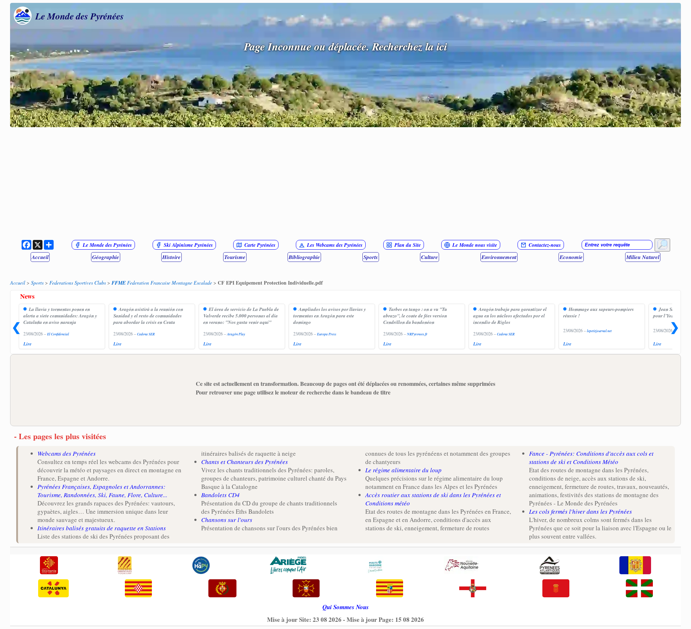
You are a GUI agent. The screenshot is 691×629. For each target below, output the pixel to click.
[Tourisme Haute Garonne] (375, 566)
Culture (429, 257)
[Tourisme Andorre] (635, 566)
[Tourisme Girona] (138, 589)
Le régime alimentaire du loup (403, 470)
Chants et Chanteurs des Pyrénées (244, 462)
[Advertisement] (345, 183)
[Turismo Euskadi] (639, 589)
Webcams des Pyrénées (66, 453)
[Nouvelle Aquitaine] (462, 566)
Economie (571, 257)
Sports (370, 257)
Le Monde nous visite (474, 245)
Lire (27, 343)
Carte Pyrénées (259, 245)
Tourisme (234, 257)
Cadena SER (146, 334)
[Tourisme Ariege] (288, 566)
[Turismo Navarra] (555, 589)
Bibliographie (304, 257)
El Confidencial (58, 334)
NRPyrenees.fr (417, 334)
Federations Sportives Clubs (77, 282)
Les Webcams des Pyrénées (334, 245)
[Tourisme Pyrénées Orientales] (125, 566)
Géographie (105, 257)
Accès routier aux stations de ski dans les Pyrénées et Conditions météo (433, 499)
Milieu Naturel (642, 257)
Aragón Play (236, 334)
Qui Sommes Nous (345, 607)
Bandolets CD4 (220, 495)
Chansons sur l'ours (226, 520)
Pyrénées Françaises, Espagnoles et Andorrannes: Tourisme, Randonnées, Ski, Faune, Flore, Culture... (102, 490)
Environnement (499, 257)
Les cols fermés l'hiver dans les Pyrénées (580, 511)
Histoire (171, 257)
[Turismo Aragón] (389, 589)
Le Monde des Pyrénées (79, 15)
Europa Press (327, 334)
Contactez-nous (545, 245)
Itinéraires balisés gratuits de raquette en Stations (101, 528)
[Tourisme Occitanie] (49, 566)
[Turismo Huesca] (472, 589)
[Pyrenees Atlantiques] (550, 566)
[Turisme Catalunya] (53, 589)
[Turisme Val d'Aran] (306, 589)
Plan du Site (407, 245)
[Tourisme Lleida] (222, 589)
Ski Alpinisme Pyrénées (188, 245)
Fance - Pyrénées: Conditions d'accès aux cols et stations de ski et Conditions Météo (591, 457)
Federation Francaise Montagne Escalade (162, 282)
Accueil (40, 257)
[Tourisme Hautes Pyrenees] (201, 566)
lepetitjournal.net (599, 331)
